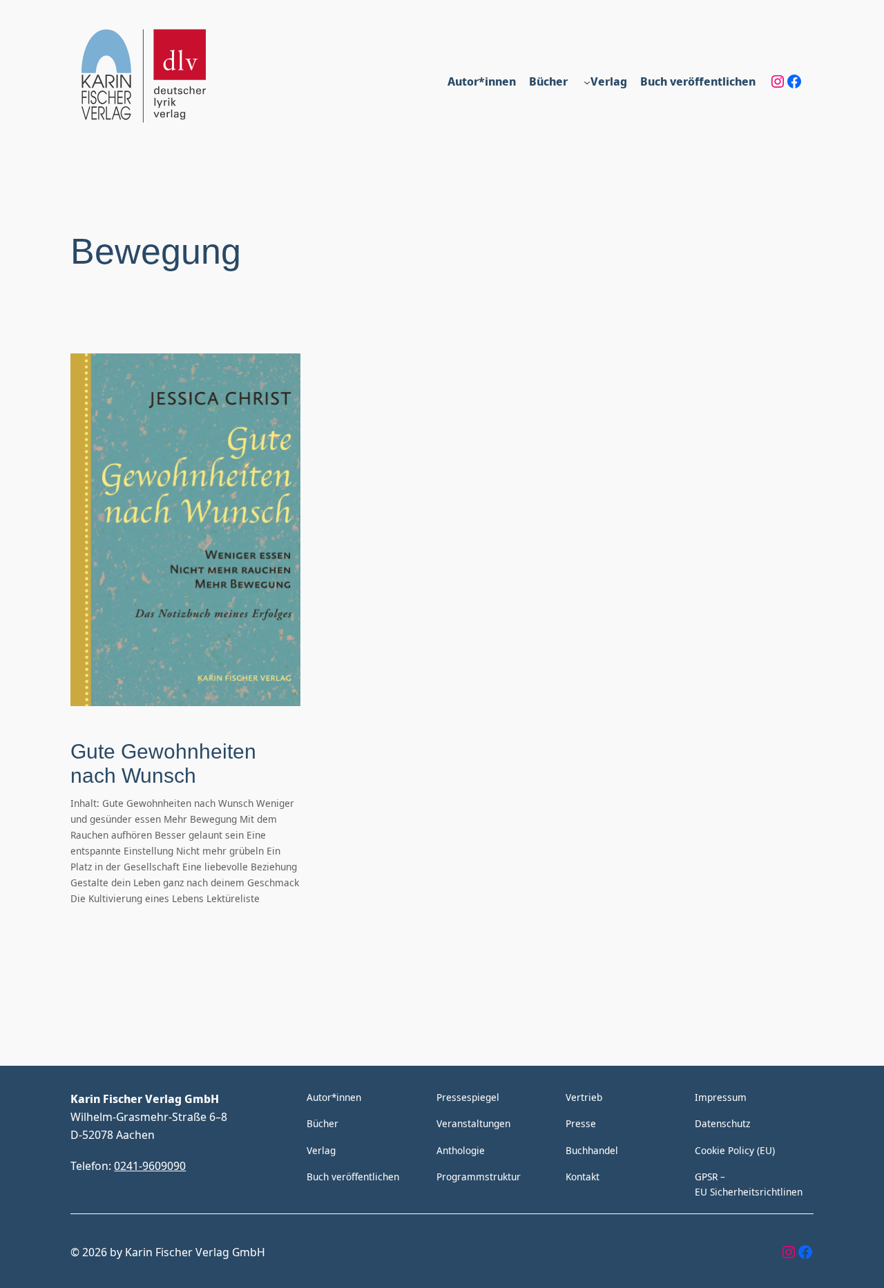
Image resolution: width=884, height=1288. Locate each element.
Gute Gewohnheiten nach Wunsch (163, 764)
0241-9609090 (150, 1165)
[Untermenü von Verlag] (587, 81)
